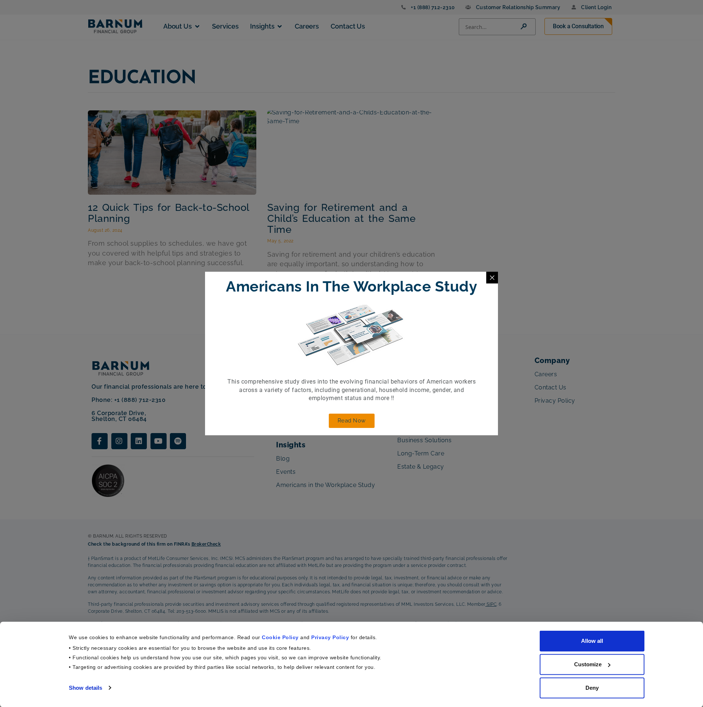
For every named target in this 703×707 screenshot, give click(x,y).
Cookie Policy (280, 637)
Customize (588, 664)
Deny (592, 688)
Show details (85, 687)
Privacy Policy (330, 637)
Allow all (592, 641)
